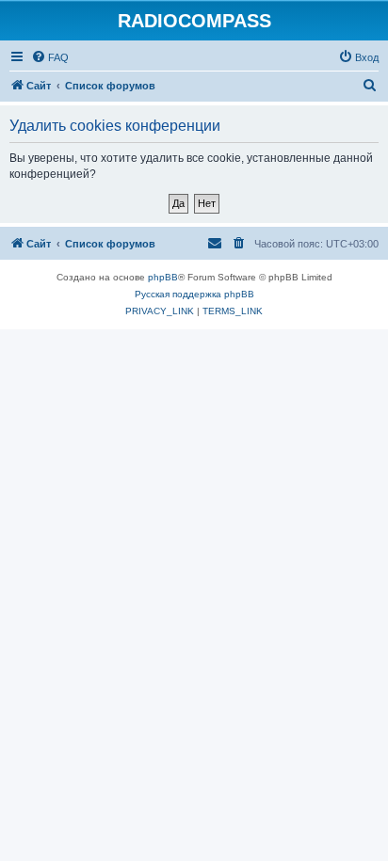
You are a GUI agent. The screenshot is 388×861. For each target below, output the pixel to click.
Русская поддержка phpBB (194, 294)
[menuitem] (50, 57)
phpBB (163, 277)
